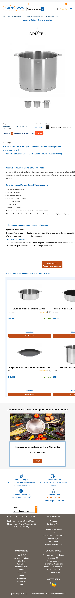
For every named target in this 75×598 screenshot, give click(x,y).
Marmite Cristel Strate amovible (51, 16)
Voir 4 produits (29, 336)
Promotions (21, 578)
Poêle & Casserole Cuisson (14, 16)
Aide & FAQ (21, 555)
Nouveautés (21, 573)
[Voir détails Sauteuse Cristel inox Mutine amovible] (29, 293)
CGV (54, 533)
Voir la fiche (29, 332)
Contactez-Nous (53, 524)
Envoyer (37, 461)
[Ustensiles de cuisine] (13, 10)
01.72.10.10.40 (53, 570)
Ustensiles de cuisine (53, 530)
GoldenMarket (41, 594)
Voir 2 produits (29, 394)
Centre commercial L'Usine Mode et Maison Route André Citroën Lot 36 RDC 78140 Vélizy (21, 524)
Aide (21, 584)
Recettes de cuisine (21, 567)
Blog (53, 527)
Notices (21, 570)
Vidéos (21, 576)
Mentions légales (53, 538)
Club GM (21, 561)
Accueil (4, 16)
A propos (53, 521)
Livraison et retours (21, 558)
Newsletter (21, 581)
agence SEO (30, 594)
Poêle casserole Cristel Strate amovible (32, 16)
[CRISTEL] (37, 40)
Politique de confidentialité (53, 536)
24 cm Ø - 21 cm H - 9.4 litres (15, 127)
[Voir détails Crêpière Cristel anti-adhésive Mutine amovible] (29, 352)
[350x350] (37, 108)
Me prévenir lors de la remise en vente (61, 127)
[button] (42, 9)
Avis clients (53, 541)
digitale (19, 594)
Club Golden (21, 564)
